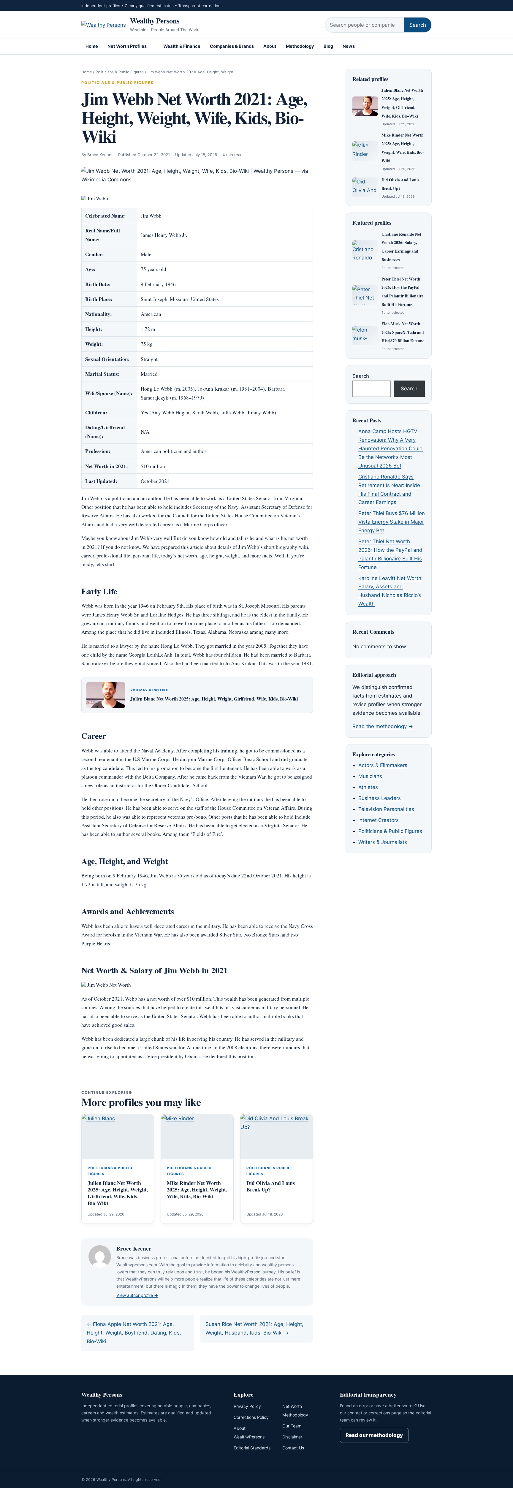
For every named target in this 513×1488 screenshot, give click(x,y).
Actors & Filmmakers (382, 765)
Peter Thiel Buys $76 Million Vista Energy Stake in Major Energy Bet (391, 521)
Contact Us (293, 1447)
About (269, 46)
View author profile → (137, 1295)
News (349, 46)
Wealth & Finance (181, 46)
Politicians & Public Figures (120, 72)
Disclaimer (292, 1436)
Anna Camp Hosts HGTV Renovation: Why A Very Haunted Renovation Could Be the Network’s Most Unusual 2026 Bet (390, 448)
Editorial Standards (252, 1447)
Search (417, 25)
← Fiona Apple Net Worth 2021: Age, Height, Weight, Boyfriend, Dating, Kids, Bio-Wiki (134, 1332)
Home (92, 46)
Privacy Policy (247, 1406)
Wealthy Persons (155, 20)
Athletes (368, 787)
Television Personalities (386, 809)
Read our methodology (374, 1435)
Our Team (291, 1425)
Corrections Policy (251, 1417)
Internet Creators (378, 820)
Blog (328, 46)
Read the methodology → (382, 726)
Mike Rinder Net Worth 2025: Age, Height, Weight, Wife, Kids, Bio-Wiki (197, 1189)
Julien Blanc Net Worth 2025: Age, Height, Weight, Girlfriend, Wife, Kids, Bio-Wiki (214, 698)
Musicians (370, 776)
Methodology (300, 46)
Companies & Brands (232, 46)
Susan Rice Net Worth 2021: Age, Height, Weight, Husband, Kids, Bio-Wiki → (254, 1328)
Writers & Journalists (382, 842)
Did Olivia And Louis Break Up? (270, 1186)
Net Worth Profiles (127, 46)
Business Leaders (379, 798)
